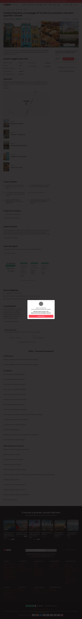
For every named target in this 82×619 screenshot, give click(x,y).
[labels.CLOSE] (52, 302)
